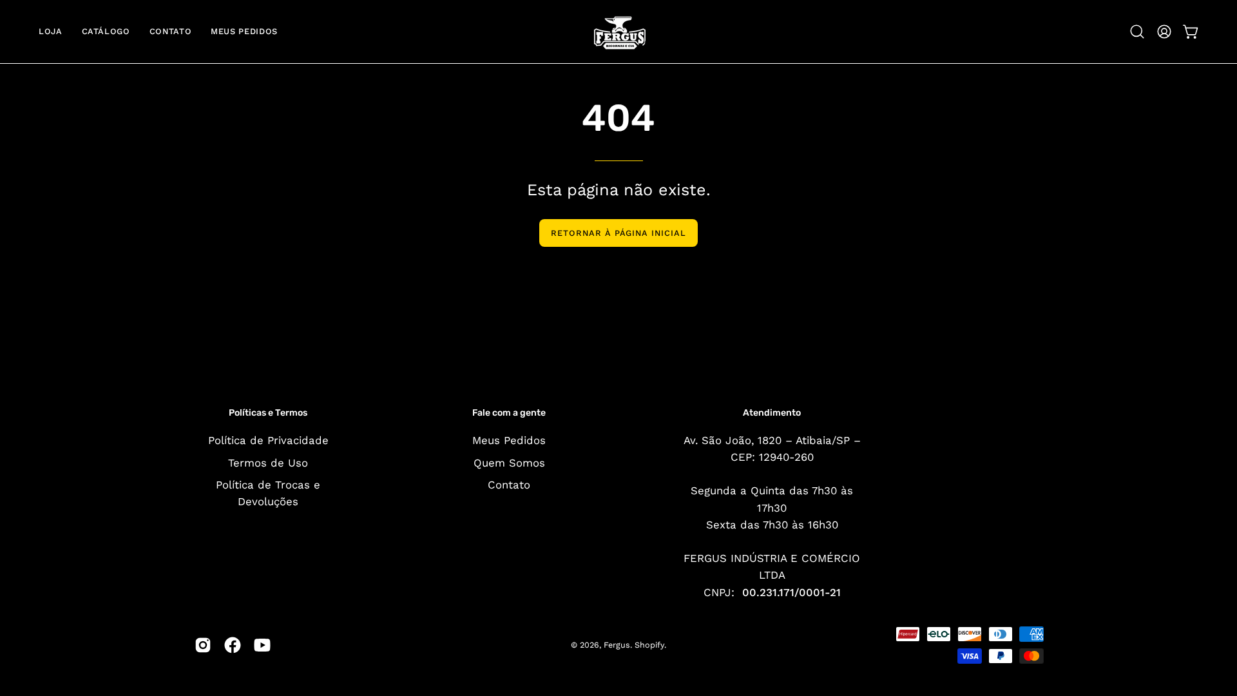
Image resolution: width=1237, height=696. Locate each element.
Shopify (649, 645)
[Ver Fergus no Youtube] (262, 645)
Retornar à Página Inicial (618, 233)
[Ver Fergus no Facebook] (232, 645)
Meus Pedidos (509, 440)
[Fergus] (618, 31)
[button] (1137, 31)
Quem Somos (509, 462)
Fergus (617, 645)
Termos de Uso (268, 462)
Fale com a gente (509, 412)
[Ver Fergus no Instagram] (203, 645)
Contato (509, 484)
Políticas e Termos (268, 412)
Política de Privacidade (268, 440)
